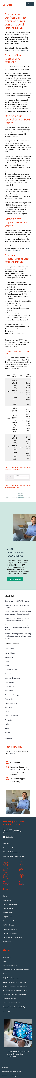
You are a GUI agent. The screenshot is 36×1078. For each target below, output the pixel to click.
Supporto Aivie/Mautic (10, 921)
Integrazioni (9, 691)
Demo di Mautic (8, 908)
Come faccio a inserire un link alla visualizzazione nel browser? (17, 619)
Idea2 (10, 829)
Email (7, 661)
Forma (7, 665)
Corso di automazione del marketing (14, 994)
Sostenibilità (7, 942)
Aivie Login (6, 1011)
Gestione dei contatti (12, 678)
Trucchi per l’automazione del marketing (16, 970)
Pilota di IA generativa (10, 904)
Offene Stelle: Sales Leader (12, 852)
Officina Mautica (8, 925)
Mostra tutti (9, 738)
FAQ (11, 770)
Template (8, 720)
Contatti (6, 844)
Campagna (9, 657)
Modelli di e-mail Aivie (10, 933)
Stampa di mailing (11, 716)
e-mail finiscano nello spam (17, 249)
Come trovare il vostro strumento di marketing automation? (18, 1053)
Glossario (6, 974)
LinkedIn (9, 837)
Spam (7, 712)
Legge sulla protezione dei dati (13, 937)
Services (12, 754)
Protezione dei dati (11, 703)
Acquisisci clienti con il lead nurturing (15, 990)
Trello (7, 724)
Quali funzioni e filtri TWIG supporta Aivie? (20, 601)
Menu (30, 4)
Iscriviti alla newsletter (10, 965)
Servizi (5, 896)
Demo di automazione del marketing (14, 982)
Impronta (5, 1068)
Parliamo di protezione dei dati (12, 1072)
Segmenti (8, 707)
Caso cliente (7, 957)
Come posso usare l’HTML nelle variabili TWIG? (19, 606)
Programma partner (9, 999)
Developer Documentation (11, 1003)
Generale (8, 674)
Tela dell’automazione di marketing (14, 1007)
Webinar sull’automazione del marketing (15, 986)
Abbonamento (10, 649)
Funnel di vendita (11, 670)
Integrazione (9, 686)
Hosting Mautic (8, 913)
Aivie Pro (24, 50)
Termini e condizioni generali (11, 1076)
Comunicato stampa (9, 848)
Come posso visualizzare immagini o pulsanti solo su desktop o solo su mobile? (18, 627)
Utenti (7, 728)
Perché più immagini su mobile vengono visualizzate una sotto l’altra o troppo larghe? (19, 636)
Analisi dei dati (10, 653)
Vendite (7, 732)
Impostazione (9, 682)
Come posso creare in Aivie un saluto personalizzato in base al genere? (18, 613)
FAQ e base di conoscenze (11, 978)
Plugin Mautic (7, 917)
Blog (4, 961)
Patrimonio (9, 699)
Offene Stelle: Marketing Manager (13, 856)
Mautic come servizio (10, 929)
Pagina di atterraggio (12, 695)
